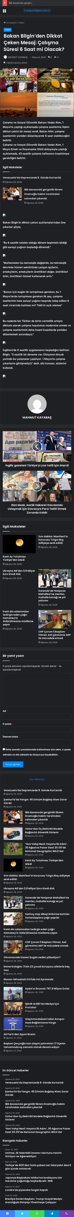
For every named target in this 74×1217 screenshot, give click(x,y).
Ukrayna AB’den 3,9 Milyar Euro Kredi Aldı (19, 572)
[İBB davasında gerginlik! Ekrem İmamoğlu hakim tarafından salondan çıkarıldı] (12, 193)
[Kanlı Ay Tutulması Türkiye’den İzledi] (19, 544)
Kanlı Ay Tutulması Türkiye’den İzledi (14, 558)
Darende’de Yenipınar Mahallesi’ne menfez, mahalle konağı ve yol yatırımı (52, 595)
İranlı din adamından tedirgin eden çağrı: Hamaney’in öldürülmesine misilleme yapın (30, 931)
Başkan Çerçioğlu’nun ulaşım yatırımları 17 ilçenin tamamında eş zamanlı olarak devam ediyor (34, 1045)
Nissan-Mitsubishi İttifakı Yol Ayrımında (28, 979)
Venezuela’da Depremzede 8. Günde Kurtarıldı (32, 177)
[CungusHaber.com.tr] (37, 10)
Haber (21, 22)
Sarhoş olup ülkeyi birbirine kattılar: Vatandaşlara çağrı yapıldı (47, 915)
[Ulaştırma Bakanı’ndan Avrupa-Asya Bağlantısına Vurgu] (13, 1023)
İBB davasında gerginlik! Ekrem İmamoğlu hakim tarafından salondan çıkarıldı (43, 194)
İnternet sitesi (10, 736)
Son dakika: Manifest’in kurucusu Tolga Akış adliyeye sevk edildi (53, 540)
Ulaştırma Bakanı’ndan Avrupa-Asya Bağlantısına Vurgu (45, 1020)
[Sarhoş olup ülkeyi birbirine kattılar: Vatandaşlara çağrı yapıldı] (13, 918)
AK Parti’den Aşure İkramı (19, 1034)
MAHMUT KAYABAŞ (18, 57)
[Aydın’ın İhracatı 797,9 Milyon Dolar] (13, 993)
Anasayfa (11, 22)
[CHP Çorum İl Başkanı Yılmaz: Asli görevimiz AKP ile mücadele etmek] (54, 619)
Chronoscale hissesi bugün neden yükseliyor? (32, 957)
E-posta (8, 723)
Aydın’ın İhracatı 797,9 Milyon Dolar (47, 988)
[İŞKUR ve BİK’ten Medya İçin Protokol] (13, 1008)
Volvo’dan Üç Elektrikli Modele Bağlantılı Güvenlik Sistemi (44, 830)
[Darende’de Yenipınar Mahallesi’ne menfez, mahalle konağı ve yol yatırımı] (54, 578)
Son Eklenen (37, 779)
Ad (5, 711)
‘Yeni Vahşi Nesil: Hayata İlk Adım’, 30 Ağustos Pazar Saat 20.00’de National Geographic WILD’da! (46, 847)
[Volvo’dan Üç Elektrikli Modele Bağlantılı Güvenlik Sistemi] (13, 833)
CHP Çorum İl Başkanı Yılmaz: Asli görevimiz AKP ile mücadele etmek (54, 635)
